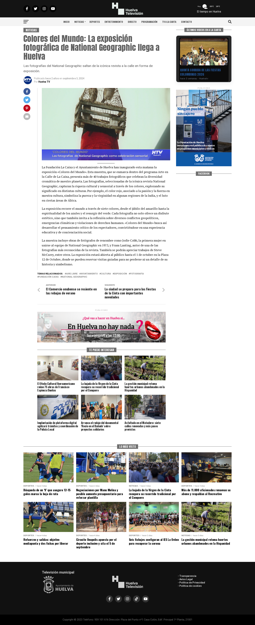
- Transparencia (187, 576)
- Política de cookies (190, 586)
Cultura (106, 274)
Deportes (95, 21)
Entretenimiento (114, 21)
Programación (149, 21)
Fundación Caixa (49, 277)
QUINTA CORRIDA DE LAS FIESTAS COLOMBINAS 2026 (200, 72)
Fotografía (137, 274)
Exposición (120, 274)
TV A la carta (169, 21)
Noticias (79, 21)
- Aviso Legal (185, 579)
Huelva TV (44, 81)
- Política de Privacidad (191, 582)
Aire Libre (72, 274)
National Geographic (74, 277)
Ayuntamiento (89, 274)
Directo (132, 21)
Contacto (186, 21)
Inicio (66, 21)
